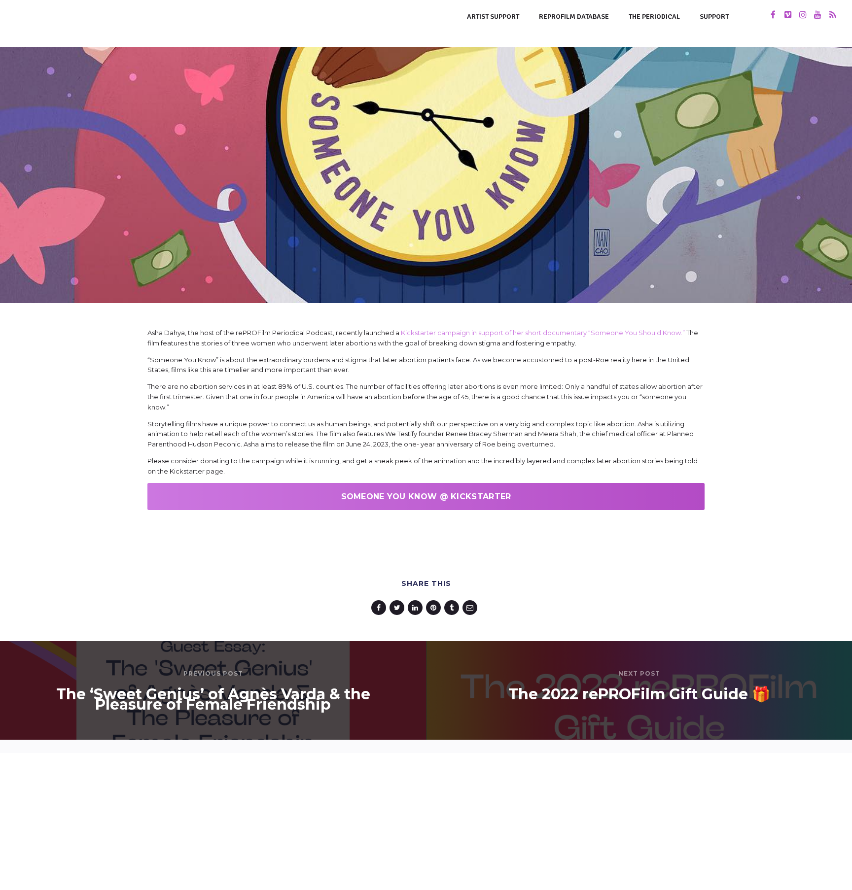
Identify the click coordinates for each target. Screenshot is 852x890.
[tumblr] (453, 607)
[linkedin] (417, 607)
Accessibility (395, 873)
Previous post (213, 673)
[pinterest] (435, 607)
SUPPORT (714, 16)
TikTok (379, 816)
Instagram (339, 816)
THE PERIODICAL (654, 16)
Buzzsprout (509, 816)
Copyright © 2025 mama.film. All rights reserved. (426, 845)
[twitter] (399, 607)
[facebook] (380, 607)
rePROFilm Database (574, 16)
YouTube (462, 816)
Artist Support (493, 16)
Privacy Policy (454, 873)
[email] (471, 607)
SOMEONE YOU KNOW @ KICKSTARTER (426, 496)
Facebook (418, 816)
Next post (639, 673)
